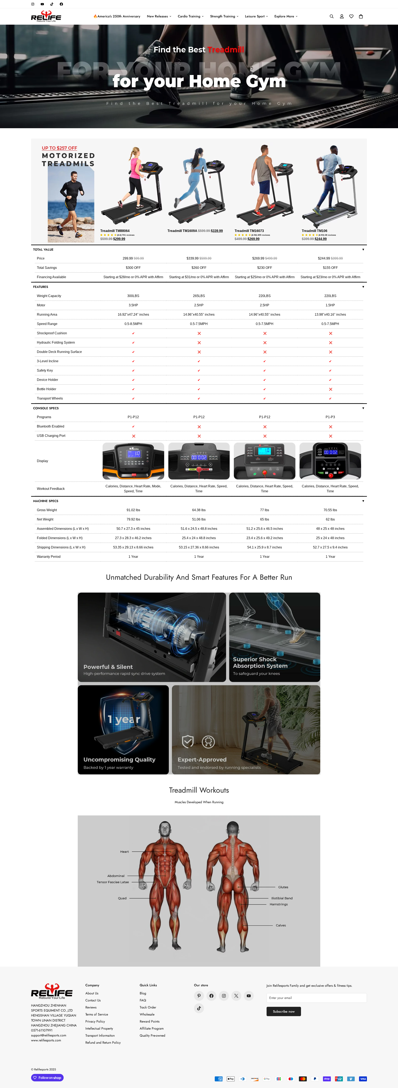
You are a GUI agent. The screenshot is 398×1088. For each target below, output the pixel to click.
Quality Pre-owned (152, 1035)
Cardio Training (189, 16)
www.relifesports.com (46, 1040)
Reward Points (149, 1021)
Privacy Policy (95, 1021)
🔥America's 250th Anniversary (116, 16)
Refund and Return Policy (103, 1042)
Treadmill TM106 (314, 231)
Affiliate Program (152, 1028)
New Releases (157, 16)
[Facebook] (61, 4)
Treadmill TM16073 (249, 231)
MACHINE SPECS (199, 501)
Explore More (284, 16)
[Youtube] (42, 4)
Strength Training (222, 16)
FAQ (143, 1000)
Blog (143, 993)
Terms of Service (96, 1014)
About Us (91, 993)
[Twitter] (236, 996)
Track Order (148, 1007)
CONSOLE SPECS (199, 408)
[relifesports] (46, 16)
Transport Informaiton (100, 1035)
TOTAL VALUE (199, 249)
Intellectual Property (99, 1028)
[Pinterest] (199, 996)
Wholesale (147, 1014)
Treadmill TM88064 (115, 231)
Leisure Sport (255, 16)
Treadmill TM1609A (182, 231)
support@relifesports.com (48, 1035)
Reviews (90, 1007)
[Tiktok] (51, 4)
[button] (361, 16)
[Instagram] (32, 4)
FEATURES (199, 287)
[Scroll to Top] (390, 1065)
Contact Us (93, 1000)
